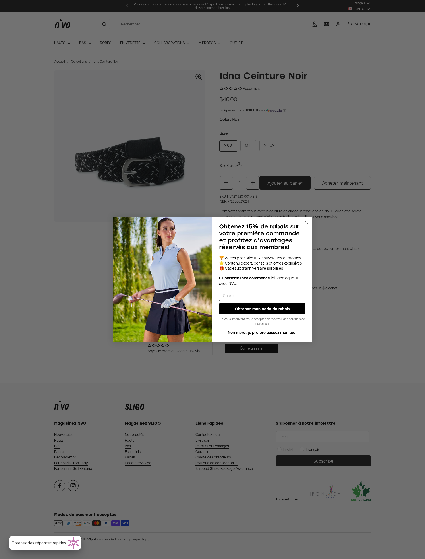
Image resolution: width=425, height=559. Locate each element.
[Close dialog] (306, 222)
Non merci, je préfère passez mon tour (262, 332)
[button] (45, 543)
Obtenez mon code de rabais (262, 308)
